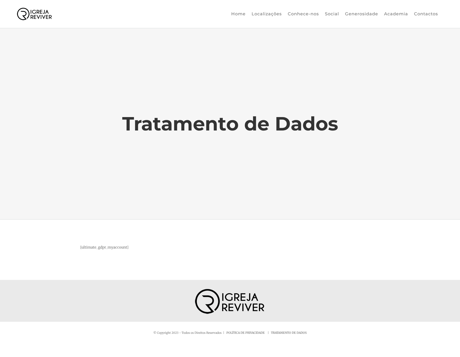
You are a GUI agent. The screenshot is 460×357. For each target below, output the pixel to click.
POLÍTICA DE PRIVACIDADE (245, 332)
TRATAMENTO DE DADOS (289, 332)
